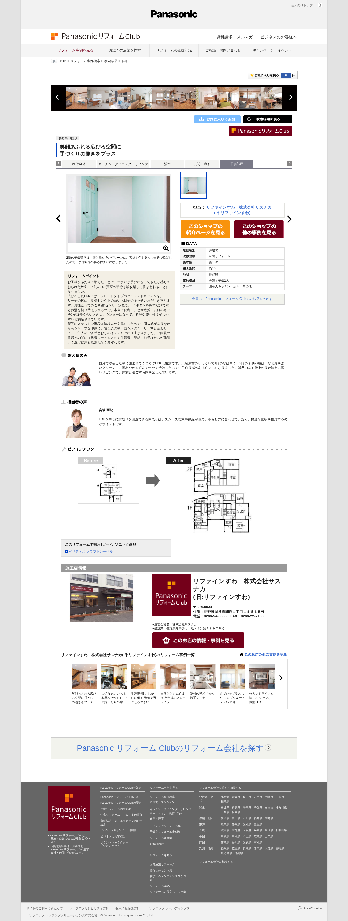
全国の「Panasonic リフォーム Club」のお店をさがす (232, 299)
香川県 (236, 842)
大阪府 (247, 830)
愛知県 (247, 824)
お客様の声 (157, 843)
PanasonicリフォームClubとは (119, 796)
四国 (202, 842)
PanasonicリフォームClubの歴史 (120, 802)
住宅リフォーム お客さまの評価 (121, 814)
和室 (180, 813)
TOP (62, 61)
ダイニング (171, 809)
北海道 (225, 796)
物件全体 (79, 164)
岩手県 (258, 796)
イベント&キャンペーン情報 (118, 830)
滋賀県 (225, 830)
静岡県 (236, 824)
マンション (168, 802)
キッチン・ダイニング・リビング (123, 164)
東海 (202, 824)
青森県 (236, 796)
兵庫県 (258, 830)
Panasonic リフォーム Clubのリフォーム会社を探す (170, 748)
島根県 (236, 836)
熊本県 (258, 848)
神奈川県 (281, 807)
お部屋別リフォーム (162, 864)
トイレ (162, 813)
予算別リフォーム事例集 (165, 831)
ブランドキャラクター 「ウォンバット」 (114, 844)
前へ (57, 97)
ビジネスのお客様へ (278, 37)
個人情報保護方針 (127, 908)
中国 (202, 836)
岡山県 (247, 836)
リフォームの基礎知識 (174, 50)
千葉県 (258, 807)
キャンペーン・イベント (272, 50)
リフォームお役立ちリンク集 (168, 891)
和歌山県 (281, 830)
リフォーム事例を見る (75, 50)
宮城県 (269, 796)
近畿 (202, 830)
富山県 (236, 818)
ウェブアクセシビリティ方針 (89, 908)
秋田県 (247, 796)
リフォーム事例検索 (85, 61)
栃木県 (236, 812)
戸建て (154, 802)
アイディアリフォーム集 (165, 825)
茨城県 (225, 807)
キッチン (155, 809)
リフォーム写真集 (161, 837)
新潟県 (225, 818)
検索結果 (110, 61)
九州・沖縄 (206, 848)
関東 (202, 807)
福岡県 (225, 848)
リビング (185, 809)
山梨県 (225, 812)
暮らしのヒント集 (161, 870)
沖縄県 (239, 853)
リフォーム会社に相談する (216, 861)
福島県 (225, 801)
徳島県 (225, 842)
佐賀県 (236, 848)
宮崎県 (280, 848)
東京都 (269, 807)
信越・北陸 (206, 818)
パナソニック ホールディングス (168, 908)
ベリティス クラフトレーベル (91, 551)
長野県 (269, 818)
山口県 (269, 836)
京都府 (236, 830)
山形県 (280, 796)
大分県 (269, 848)
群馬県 (236, 807)
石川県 (247, 818)
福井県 (258, 818)
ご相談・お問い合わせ (223, 50)
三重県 (258, 824)
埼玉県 (247, 807)
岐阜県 (225, 824)
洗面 (172, 813)
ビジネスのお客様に (113, 836)
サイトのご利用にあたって (44, 908)
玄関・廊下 (202, 164)
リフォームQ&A (160, 885)
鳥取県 (225, 836)
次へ (291, 97)
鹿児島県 (226, 853)
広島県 (258, 836)
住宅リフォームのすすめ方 (117, 808)
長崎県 (247, 848)
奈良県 (269, 830)
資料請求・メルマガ (234, 37)
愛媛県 (247, 842)
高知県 (258, 842)
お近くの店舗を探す (125, 50)
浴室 (167, 164)
